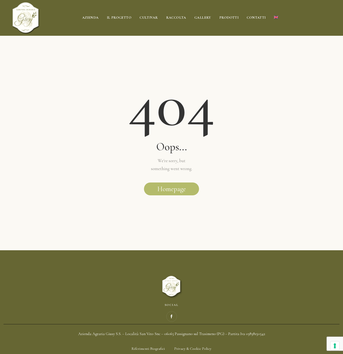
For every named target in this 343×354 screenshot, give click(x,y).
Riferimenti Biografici (148, 348)
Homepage (171, 189)
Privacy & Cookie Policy (192, 348)
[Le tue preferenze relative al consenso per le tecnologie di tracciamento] (334, 345)
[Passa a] (276, 18)
